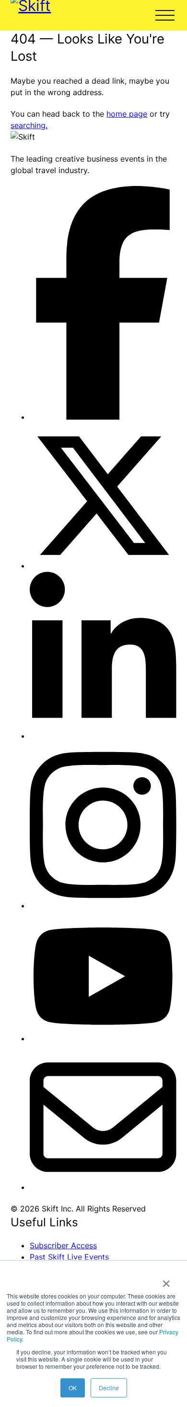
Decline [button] (109, 1388)
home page (126, 114)
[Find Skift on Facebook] (103, 417)
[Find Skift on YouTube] (103, 1038)
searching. (29, 125)
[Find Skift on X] (103, 565)
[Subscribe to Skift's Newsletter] (103, 1187)
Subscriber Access (63, 1245)
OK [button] (73, 1388)
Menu (164, 15)
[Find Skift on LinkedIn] (103, 736)
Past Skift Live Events (69, 1257)
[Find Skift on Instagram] (103, 905)
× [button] (166, 1280)
